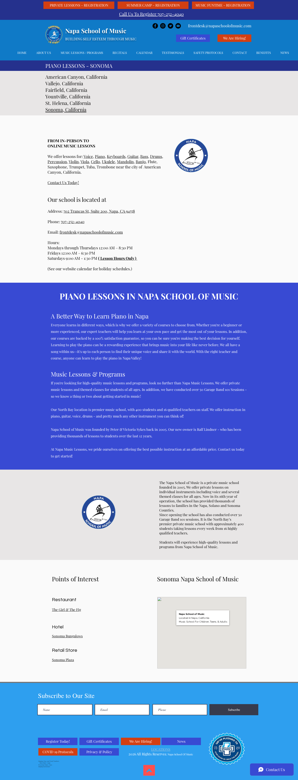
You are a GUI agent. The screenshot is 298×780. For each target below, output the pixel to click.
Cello (95, 161)
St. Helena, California (68, 103)
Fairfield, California (66, 90)
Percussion (57, 161)
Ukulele (108, 161)
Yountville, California (67, 96)
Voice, (89, 156)
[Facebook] (155, 26)
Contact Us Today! (63, 182)
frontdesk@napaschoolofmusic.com (91, 232)
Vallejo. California (64, 83)
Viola (84, 161)
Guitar (132, 156)
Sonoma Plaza (63, 659)
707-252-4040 (72, 221)
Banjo (141, 161)
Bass (144, 156)
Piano (100, 156)
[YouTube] (178, 26)
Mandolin (125, 161)
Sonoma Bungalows (67, 636)
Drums (156, 156)
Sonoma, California (65, 109)
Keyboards (116, 156)
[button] (82, 52)
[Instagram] (163, 26)
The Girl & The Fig (66, 609)
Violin (74, 161)
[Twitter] (170, 26)
